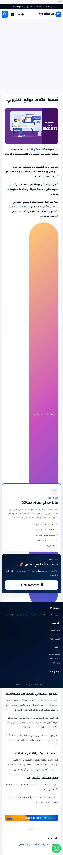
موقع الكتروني (33, 149)
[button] (56, 848)
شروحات (57, 635)
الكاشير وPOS (55, 639)
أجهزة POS (56, 663)
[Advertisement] (31, 52)
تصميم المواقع (54, 654)
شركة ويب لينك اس (20, 207)
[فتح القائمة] (12, 14)
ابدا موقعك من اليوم (44, 415)
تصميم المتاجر (54, 659)
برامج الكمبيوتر (54, 630)
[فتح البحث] (5, 14)
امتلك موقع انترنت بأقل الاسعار (37, 845)
